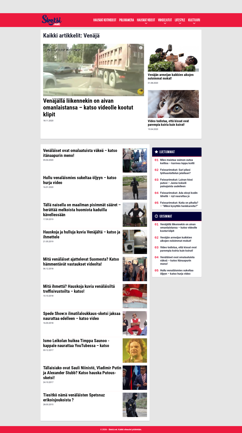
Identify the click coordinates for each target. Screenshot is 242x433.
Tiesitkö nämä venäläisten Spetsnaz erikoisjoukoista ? (74, 397)
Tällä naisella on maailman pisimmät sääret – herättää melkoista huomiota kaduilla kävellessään (82, 209)
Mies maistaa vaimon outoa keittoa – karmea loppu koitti (177, 161)
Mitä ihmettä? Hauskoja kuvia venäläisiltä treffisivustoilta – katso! (79, 289)
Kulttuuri (194, 20)
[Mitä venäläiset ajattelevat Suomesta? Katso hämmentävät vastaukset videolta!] (134, 269)
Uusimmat (166, 216)
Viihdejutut (165, 20)
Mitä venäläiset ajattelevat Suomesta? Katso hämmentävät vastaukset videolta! (81, 262)
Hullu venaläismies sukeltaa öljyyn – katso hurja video (79, 180)
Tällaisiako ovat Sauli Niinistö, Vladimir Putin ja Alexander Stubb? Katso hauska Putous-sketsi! (82, 372)
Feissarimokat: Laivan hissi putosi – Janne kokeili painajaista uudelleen (176, 183)
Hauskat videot (146, 20)
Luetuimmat (167, 151)
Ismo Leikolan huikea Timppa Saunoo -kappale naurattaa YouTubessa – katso (76, 343)
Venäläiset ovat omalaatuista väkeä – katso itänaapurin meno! (80, 153)
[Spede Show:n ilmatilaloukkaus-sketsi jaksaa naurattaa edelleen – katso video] (134, 323)
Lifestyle (180, 20)
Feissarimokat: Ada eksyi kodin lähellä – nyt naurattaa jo (179, 194)
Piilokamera (126, 20)
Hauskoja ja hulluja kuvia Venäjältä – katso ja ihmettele (81, 234)
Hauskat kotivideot (104, 20)
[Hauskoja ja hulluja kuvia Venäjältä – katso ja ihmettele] (134, 242)
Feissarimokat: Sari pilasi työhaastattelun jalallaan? (175, 171)
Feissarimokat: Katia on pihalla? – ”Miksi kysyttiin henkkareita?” (179, 204)
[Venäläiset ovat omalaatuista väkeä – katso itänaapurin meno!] (134, 160)
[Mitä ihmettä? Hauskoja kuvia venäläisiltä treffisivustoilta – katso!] (134, 296)
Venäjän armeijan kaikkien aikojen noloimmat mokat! (171, 76)
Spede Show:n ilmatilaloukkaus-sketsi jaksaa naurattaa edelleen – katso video (81, 316)
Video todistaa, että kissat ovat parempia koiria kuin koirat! (168, 123)
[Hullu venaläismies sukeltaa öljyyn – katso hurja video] (134, 187)
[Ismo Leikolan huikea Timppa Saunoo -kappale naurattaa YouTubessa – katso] (134, 350)
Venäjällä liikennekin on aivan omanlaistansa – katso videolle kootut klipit (88, 107)
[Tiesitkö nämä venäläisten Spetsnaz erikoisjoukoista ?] (134, 405)
